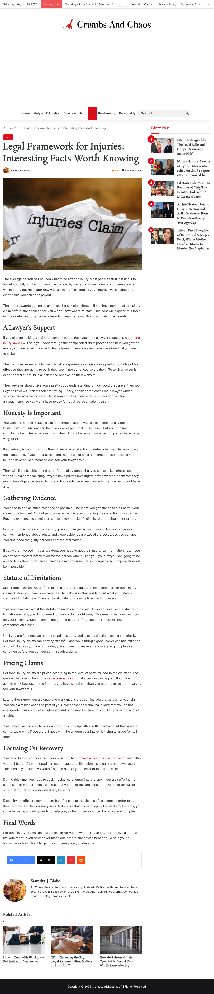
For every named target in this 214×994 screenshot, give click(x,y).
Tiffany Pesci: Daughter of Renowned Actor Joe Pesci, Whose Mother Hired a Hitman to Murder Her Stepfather (193, 239)
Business (70, 113)
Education (53, 113)
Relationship (107, 113)
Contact (149, 4)
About (136, 4)
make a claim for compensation (103, 758)
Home (25, 113)
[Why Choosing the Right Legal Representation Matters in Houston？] (72, 940)
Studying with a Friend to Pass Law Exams (92, 4)
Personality (127, 113)
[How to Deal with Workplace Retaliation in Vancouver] (24, 940)
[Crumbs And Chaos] (107, 24)
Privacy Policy (167, 4)
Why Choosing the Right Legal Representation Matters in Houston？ (71, 961)
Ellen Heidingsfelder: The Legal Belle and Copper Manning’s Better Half (192, 147)
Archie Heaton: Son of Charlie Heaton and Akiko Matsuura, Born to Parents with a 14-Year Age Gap (193, 213)
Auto (83, 113)
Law (92, 113)
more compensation (61, 678)
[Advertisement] (107, 69)
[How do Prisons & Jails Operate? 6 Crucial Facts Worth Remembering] (121, 940)
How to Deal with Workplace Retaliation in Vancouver (23, 959)
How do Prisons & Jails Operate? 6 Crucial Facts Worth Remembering (117, 961)
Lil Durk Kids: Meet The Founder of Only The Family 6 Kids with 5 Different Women (194, 190)
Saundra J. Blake (21, 170)
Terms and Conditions (194, 4)
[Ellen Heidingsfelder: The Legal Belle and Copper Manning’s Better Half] (162, 145)
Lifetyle (38, 113)
